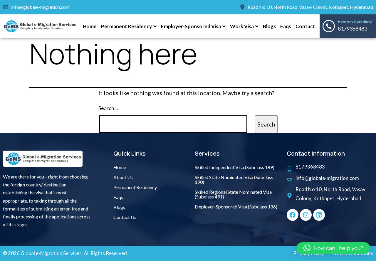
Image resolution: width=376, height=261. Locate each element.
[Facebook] (292, 215)
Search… (108, 108)
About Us (123, 177)
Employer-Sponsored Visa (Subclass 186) (236, 206)
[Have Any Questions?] (329, 26)
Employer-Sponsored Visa (191, 26)
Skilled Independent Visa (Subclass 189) (234, 167)
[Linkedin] (319, 215)
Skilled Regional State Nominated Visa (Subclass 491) (233, 194)
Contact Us (124, 217)
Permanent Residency (126, 26)
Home (90, 26)
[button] (333, 248)
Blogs (269, 26)
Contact (305, 26)
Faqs (285, 26)
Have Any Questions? (355, 21)
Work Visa (242, 26)
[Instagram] (306, 215)
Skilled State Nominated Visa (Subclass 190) (234, 179)
